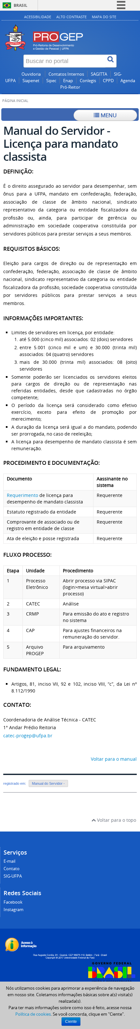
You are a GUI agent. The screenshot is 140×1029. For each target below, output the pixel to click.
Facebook (13, 902)
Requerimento (22, 495)
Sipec (51, 80)
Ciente (71, 1021)
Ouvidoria (31, 74)
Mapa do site (104, 16)
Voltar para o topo (116, 820)
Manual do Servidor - (48, 783)
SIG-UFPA (13, 876)
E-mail (9, 861)
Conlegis (88, 80)
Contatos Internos (66, 74)
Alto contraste (71, 16)
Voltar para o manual (114, 759)
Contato (12, 868)
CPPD (108, 80)
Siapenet (30, 80)
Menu (108, 115)
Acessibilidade (37, 16)
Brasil (20, 5)
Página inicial (15, 100)
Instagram (13, 909)
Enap (68, 80)
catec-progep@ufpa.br (27, 735)
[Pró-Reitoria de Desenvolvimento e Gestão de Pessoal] (70, 30)
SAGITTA (99, 74)
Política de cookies (33, 1014)
